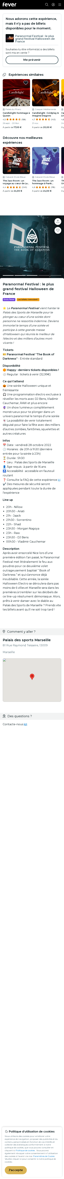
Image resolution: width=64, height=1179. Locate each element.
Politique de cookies (25, 1150)
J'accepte (16, 1170)
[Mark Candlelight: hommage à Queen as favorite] (26, 82)
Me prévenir (32, 59)
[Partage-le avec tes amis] (57, 221)
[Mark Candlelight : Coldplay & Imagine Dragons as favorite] (55, 82)
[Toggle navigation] (59, 4)
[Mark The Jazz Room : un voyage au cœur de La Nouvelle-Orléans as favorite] (26, 150)
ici (59, 479)
